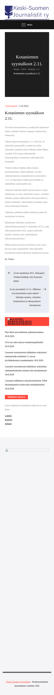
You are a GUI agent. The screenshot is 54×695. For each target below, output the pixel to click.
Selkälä (8, 423)
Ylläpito (11, 259)
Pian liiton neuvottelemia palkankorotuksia (24, 332)
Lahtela (8, 415)
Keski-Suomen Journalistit (18, 682)
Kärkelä (8, 419)
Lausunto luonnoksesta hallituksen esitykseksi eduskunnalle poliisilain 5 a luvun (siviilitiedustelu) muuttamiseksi (26, 356)
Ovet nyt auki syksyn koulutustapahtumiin (24, 342)
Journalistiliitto (19, 324)
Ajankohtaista (11, 106)
